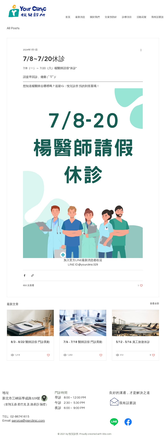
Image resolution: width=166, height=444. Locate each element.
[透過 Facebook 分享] (24, 275)
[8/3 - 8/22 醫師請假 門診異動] (30, 323)
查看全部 (154, 303)
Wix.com (106, 434)
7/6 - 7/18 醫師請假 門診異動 (82, 342)
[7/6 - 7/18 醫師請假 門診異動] (83, 323)
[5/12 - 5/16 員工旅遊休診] (135, 323)
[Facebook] (128, 422)
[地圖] (44, 398)
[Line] (114, 422)
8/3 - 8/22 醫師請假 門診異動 (30, 342)
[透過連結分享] (32, 275)
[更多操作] (141, 50)
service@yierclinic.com (28, 420)
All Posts (13, 28)
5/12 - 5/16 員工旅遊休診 (133, 342)
